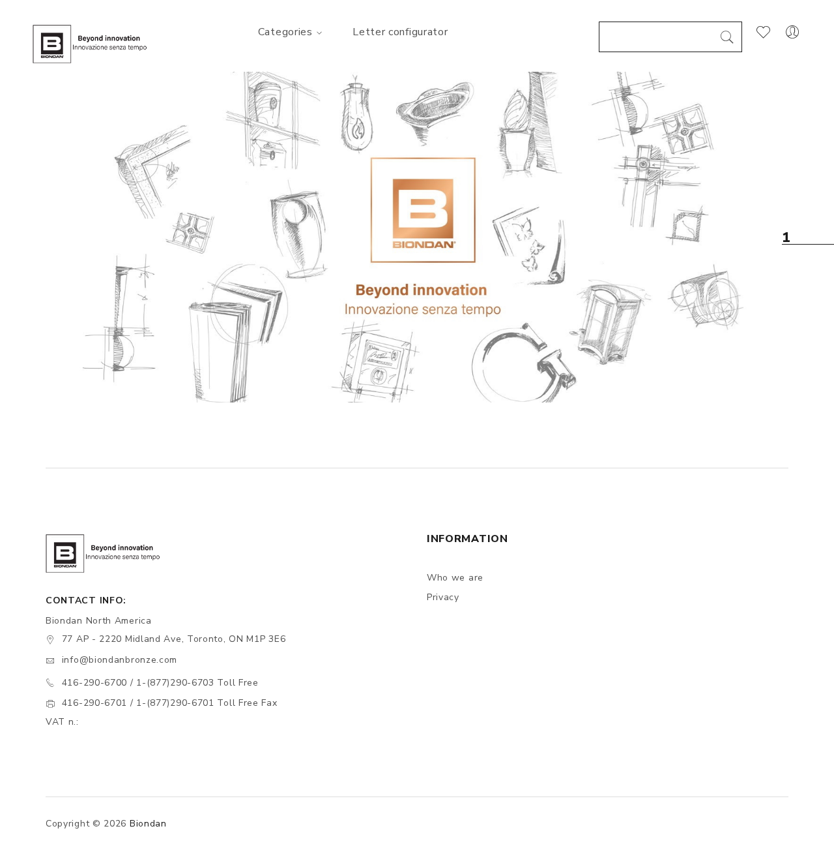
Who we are (455, 577)
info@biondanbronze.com (119, 660)
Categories (285, 32)
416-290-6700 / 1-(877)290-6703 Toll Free (160, 682)
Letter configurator (400, 32)
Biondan (148, 823)
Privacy (443, 597)
